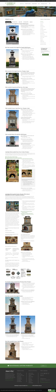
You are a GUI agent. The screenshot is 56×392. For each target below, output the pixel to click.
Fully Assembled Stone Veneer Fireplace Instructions (14, 157)
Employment (30, 379)
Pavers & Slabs (19, 373)
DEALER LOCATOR (44, 3)
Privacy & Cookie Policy (39, 390)
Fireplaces (41, 21)
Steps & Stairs (42, 37)
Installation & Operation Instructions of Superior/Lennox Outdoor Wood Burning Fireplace (19, 158)
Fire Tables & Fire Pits (43, 29)
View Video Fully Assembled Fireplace (11, 156)
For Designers (19, 380)
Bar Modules (42, 33)
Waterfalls (42, 25)
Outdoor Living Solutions (20, 375)
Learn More (43, 365)
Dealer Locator (31, 373)
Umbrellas (41, 40)
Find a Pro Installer (31, 374)
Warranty (30, 375)
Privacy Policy (30, 380)
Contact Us (30, 381)
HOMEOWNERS (34, 3)
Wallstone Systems (19, 374)
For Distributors (19, 381)
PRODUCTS (22, 3)
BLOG (39, 3)
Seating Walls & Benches (43, 36)
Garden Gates (42, 41)
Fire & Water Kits (42, 26)
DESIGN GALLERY (28, 3)
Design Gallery (19, 376)
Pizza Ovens (42, 22)
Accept (53, 390)
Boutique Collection (43, 44)
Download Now (46, 54)
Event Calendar (31, 376)
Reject (50, 390)
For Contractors (19, 379)
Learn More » (12, 378)
